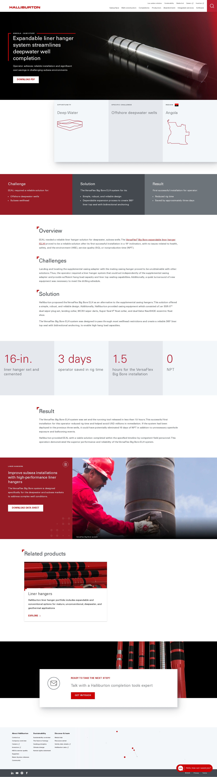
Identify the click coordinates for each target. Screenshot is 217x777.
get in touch (83, 695)
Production (156, 8)
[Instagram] (22, 773)
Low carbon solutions (155, 3)
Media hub (180, 3)
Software (200, 8)
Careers (188, 3)
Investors (199, 3)
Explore (33, 616)
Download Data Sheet (25, 508)
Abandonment (169, 8)
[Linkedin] (12, 773)
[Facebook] (26, 773)
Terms (204, 773)
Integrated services (186, 8)
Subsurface (114, 8)
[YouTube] (17, 773)
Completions (144, 8)
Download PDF (26, 80)
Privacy (196, 773)
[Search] (212, 6)
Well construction (128, 8)
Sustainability (169, 3)
